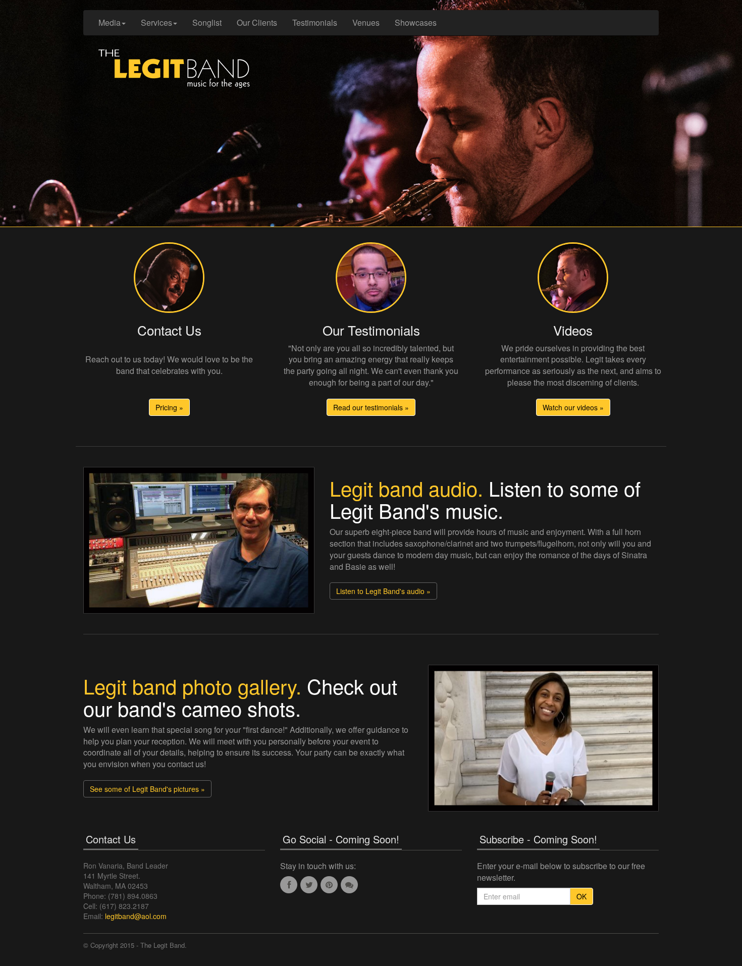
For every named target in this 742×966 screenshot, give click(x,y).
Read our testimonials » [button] (371, 407)
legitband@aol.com (136, 916)
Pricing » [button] (169, 407)
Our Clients (257, 22)
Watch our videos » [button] (573, 407)
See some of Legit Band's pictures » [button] (147, 789)
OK (581, 896)
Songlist (207, 22)
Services (156, 22)
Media (109, 22)
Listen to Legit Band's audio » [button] (383, 591)
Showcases (416, 22)
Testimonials (314, 22)
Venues (366, 22)
